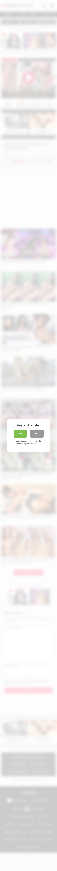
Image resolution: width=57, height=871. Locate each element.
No (37, 433)
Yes (20, 433)
